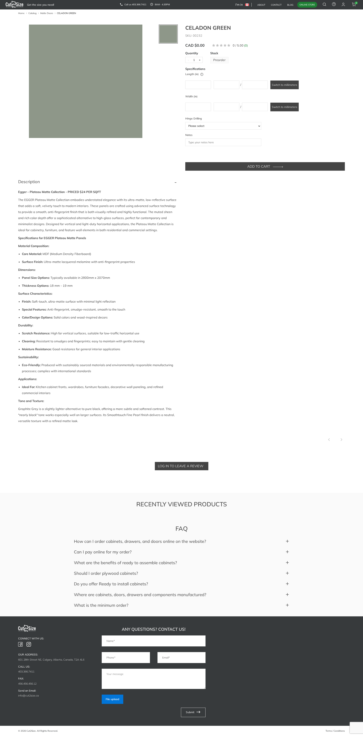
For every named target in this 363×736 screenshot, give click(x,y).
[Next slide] (341, 440)
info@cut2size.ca (28, 695)
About (261, 4)
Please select (196, 126)
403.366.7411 (139, 4)
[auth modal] (343, 5)
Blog (290, 4)
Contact (276, 4)
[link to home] (14, 5)
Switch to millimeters (284, 85)
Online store (307, 4)
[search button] (324, 5)
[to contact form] (334, 5)
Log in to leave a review (180, 466)
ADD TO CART (259, 166)
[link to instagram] (28, 644)
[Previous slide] (329, 440)
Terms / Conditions (335, 730)
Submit (190, 712)
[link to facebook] (20, 644)
